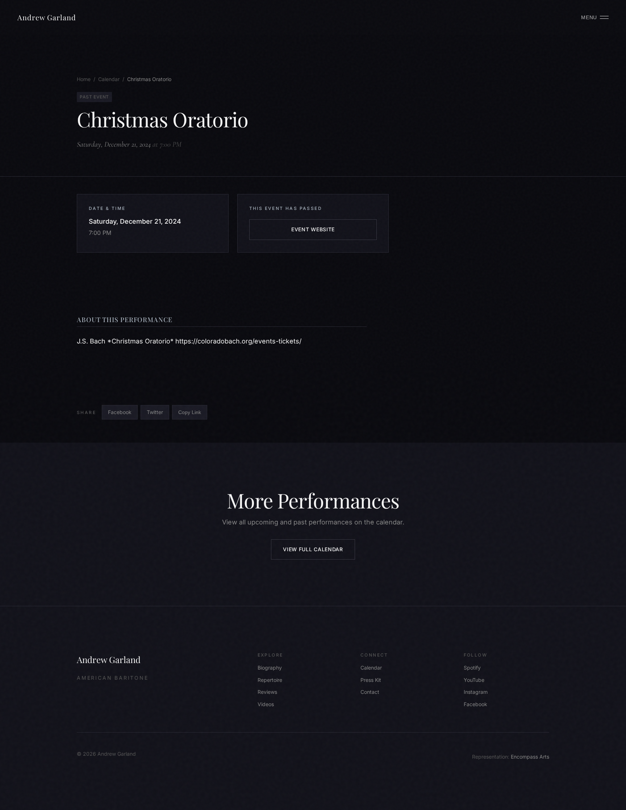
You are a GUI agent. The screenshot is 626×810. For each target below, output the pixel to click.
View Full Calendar (313, 549)
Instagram (476, 692)
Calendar (371, 668)
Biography (270, 668)
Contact (369, 692)
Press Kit (370, 680)
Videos (266, 704)
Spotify (472, 668)
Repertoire (270, 680)
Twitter (155, 412)
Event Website (313, 229)
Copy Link (189, 412)
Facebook (120, 412)
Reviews (267, 692)
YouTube (474, 680)
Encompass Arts (530, 757)
